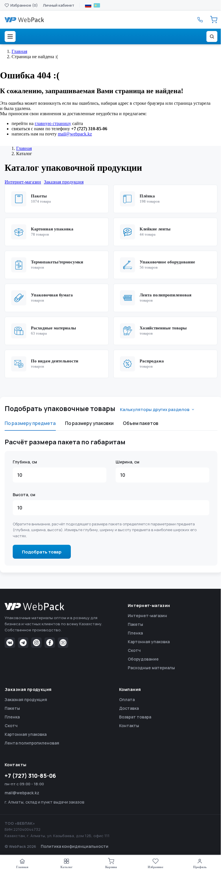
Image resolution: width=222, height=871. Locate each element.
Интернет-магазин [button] (23, 181)
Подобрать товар (42, 552)
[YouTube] (63, 642)
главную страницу (53, 123)
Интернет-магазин (147, 615)
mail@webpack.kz (75, 133)
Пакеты (135, 624)
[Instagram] (36, 642)
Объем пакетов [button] (140, 423)
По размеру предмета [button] (30, 423)
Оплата (127, 699)
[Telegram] (23, 642)
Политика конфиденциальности (74, 846)
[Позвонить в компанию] (200, 20)
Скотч (134, 650)
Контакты (129, 725)
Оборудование (143, 659)
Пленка (135, 633)
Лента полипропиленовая (32, 743)
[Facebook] (50, 642)
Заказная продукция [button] (64, 181)
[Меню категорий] (10, 36)
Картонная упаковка (149, 641)
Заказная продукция (26, 699)
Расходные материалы (151, 667)
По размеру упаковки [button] (89, 423)
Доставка (129, 708)
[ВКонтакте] (10, 642)
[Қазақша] (97, 5)
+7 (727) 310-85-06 (30, 776)
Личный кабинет (58, 5)
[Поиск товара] (211, 36)
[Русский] (88, 5)
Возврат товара (135, 717)
